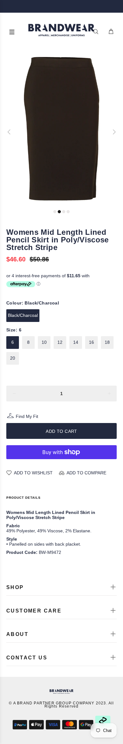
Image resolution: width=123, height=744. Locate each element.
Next (114, 132)
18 (107, 342)
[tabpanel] (61, 128)
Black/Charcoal (23, 315)
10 (44, 342)
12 (59, 342)
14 (75, 342)
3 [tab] (63, 211)
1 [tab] (54, 211)
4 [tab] (68, 211)
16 (91, 342)
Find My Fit (27, 417)
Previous (9, 132)
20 (12, 358)
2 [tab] (59, 211)
